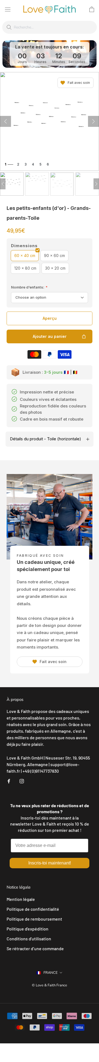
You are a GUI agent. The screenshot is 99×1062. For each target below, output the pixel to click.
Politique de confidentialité (33, 909)
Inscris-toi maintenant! (49, 863)
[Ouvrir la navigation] (7, 9)
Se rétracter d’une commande (35, 948)
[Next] (96, 183)
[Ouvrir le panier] (91, 9)
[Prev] (3, 183)
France (50, 972)
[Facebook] (9, 780)
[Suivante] (93, 121)
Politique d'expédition (27, 928)
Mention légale (21, 899)
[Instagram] (22, 780)
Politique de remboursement (34, 918)
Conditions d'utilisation (29, 938)
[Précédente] (5, 121)
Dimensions (24, 245)
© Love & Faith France (49, 985)
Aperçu (50, 318)
